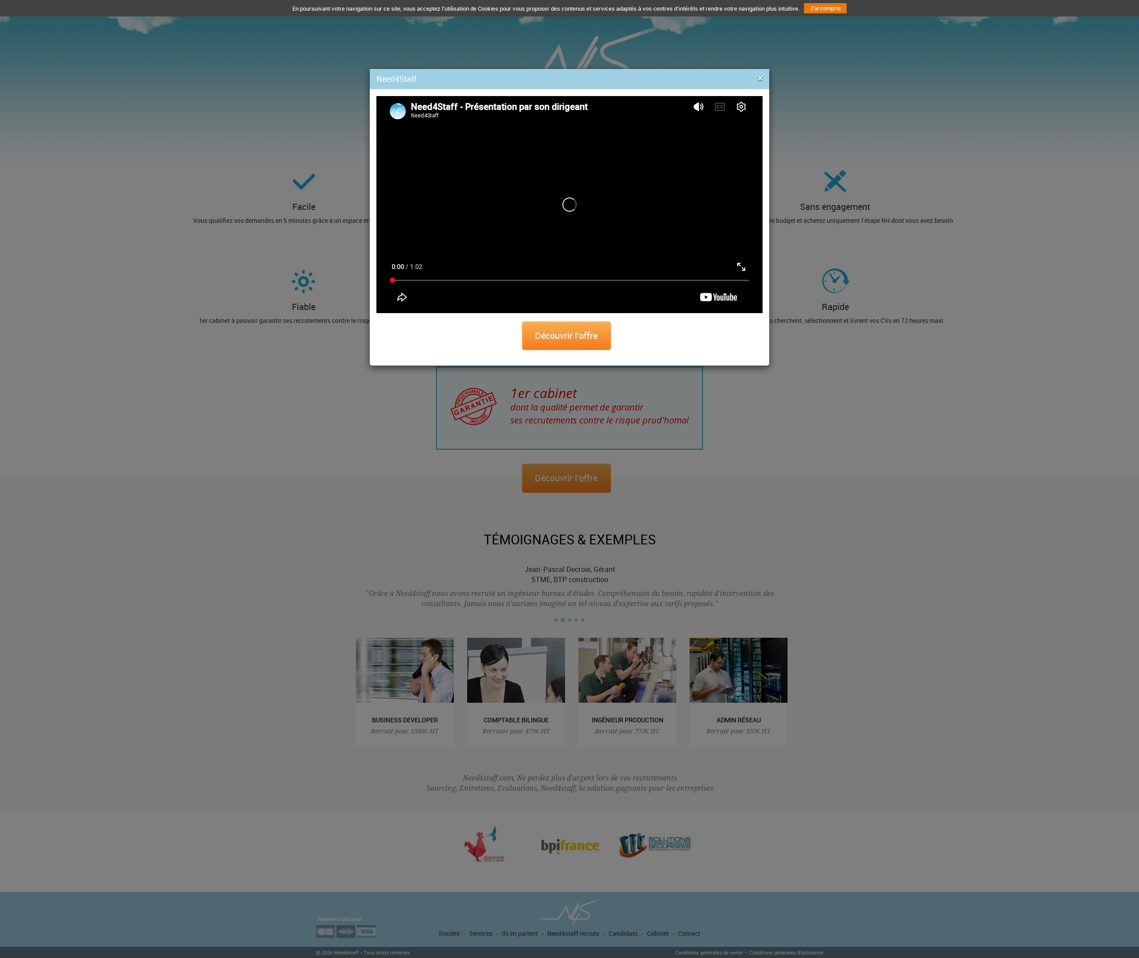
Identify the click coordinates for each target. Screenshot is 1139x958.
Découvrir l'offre (566, 336)
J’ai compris (825, 8)
